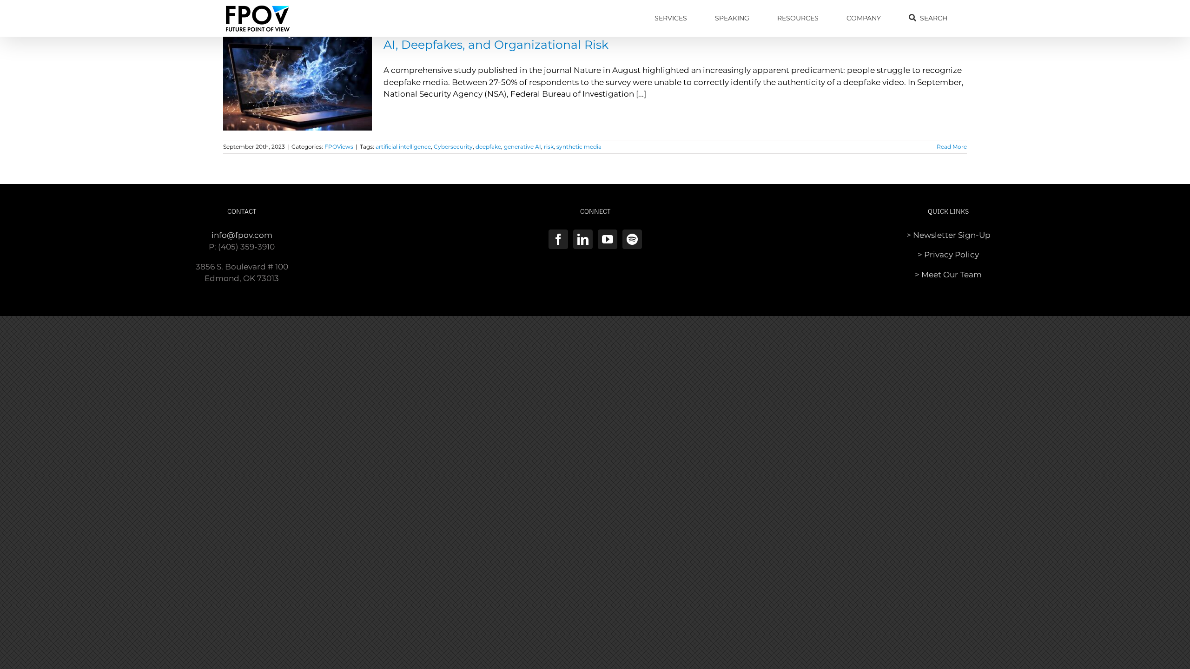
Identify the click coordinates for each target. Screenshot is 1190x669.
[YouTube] (607, 239)
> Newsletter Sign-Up (948, 235)
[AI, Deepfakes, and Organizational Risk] (297, 84)
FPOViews (338, 146)
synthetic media (579, 146)
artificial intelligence (403, 146)
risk (549, 146)
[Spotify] (632, 239)
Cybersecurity (453, 146)
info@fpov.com (242, 235)
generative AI (522, 146)
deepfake (488, 146)
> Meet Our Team (948, 274)
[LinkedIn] (583, 239)
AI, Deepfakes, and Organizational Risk (495, 45)
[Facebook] (558, 239)
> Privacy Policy (948, 254)
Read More (952, 146)
